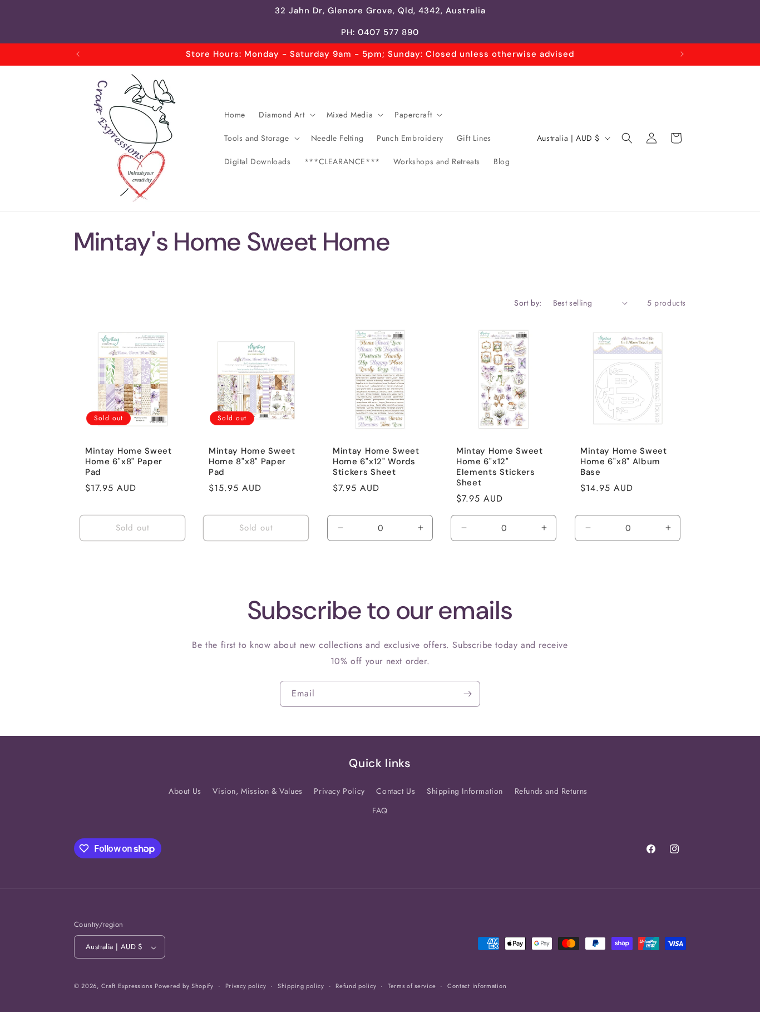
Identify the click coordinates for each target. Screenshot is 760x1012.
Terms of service (412, 986)
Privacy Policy (339, 791)
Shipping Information (465, 791)
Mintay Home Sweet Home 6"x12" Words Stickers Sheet (376, 462)
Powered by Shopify (184, 986)
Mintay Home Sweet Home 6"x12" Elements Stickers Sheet (499, 467)
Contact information (476, 986)
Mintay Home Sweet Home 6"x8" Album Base (623, 462)
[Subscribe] (467, 694)
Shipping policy (301, 986)
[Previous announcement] (78, 54)
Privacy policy (246, 986)
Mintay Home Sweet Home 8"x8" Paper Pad (252, 462)
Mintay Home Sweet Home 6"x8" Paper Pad (128, 462)
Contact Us (395, 791)
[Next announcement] (682, 54)
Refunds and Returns (551, 791)
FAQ (380, 810)
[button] (286, 114)
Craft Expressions (126, 986)
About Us (185, 791)
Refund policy (355, 986)
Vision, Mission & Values (257, 791)
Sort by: (527, 302)
